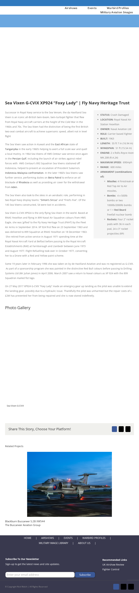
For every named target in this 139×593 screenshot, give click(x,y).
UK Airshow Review (113, 564)
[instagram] (133, 3)
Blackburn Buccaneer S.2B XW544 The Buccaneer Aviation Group (63, 484)
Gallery (76, 484)
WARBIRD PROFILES (93, 538)
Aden (14, 187)
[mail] (127, 3)
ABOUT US (84, 543)
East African (62, 144)
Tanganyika (11, 149)
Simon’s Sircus (49, 200)
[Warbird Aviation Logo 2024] (25, 8)
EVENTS (68, 538)
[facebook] (122, 3)
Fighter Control (110, 569)
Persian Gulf (19, 158)
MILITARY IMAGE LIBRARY (53, 543)
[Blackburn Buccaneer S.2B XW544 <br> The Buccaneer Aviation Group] (69, 484)
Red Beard (120, 209)
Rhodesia (24, 182)
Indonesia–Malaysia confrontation (24, 172)
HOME (27, 538)
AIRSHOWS (47, 538)
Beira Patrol (54, 177)
